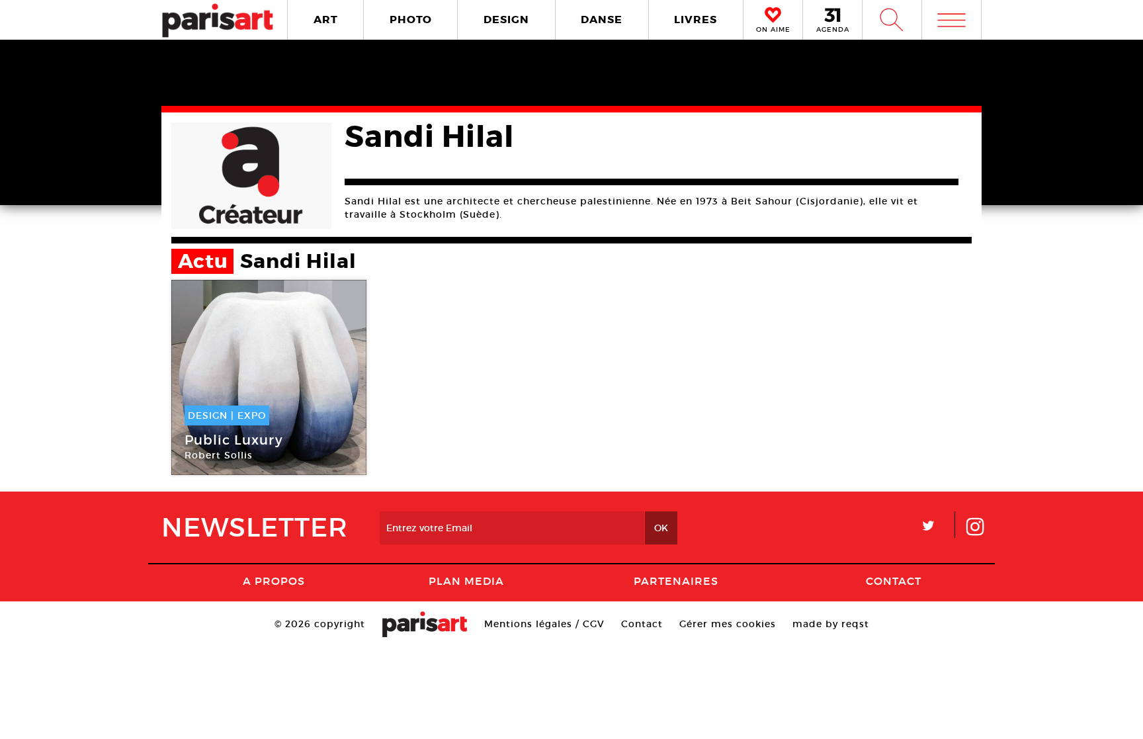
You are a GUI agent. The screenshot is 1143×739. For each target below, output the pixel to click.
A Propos (274, 580)
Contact (893, 580)
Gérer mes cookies (727, 624)
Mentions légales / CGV (544, 624)
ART (326, 19)
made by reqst (830, 624)
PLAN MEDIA (466, 580)
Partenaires (676, 580)
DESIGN (506, 19)
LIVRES (695, 19)
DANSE (601, 19)
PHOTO (411, 19)
